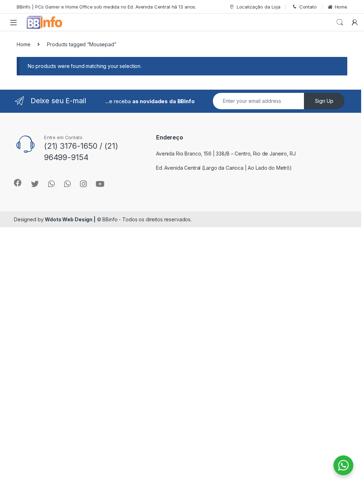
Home (341, 7)
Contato (308, 7)
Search (340, 22)
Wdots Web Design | (70, 219)
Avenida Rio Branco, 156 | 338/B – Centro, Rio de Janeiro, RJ (226, 153)
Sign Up (324, 101)
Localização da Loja (258, 7)
